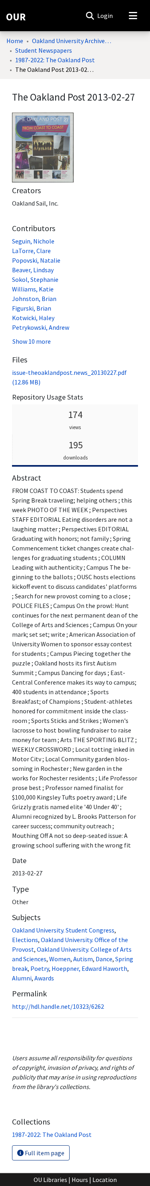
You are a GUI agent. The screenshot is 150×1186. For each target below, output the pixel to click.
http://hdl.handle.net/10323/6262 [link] (58, 1006)
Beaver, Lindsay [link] (33, 270)
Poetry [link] (39, 968)
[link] (52, 1134)
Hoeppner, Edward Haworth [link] (89, 968)
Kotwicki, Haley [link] (33, 318)
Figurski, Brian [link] (31, 308)
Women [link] (59, 959)
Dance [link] (104, 959)
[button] (90, 15)
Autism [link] (83, 959)
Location (104, 1180)
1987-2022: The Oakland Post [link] (55, 60)
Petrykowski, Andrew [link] (40, 327)
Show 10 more (31, 341)
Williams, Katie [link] (33, 289)
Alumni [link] (22, 978)
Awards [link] (44, 978)
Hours (80, 1180)
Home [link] (14, 41)
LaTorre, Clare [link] (31, 251)
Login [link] (105, 16)
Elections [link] (25, 940)
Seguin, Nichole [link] (33, 241)
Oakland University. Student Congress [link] (63, 930)
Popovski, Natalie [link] (36, 260)
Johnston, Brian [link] (34, 299)
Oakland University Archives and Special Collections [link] (72, 41)
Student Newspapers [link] (43, 50)
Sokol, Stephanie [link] (35, 279)
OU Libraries (50, 1180)
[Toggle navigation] (133, 15)
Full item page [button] (44, 1153)
